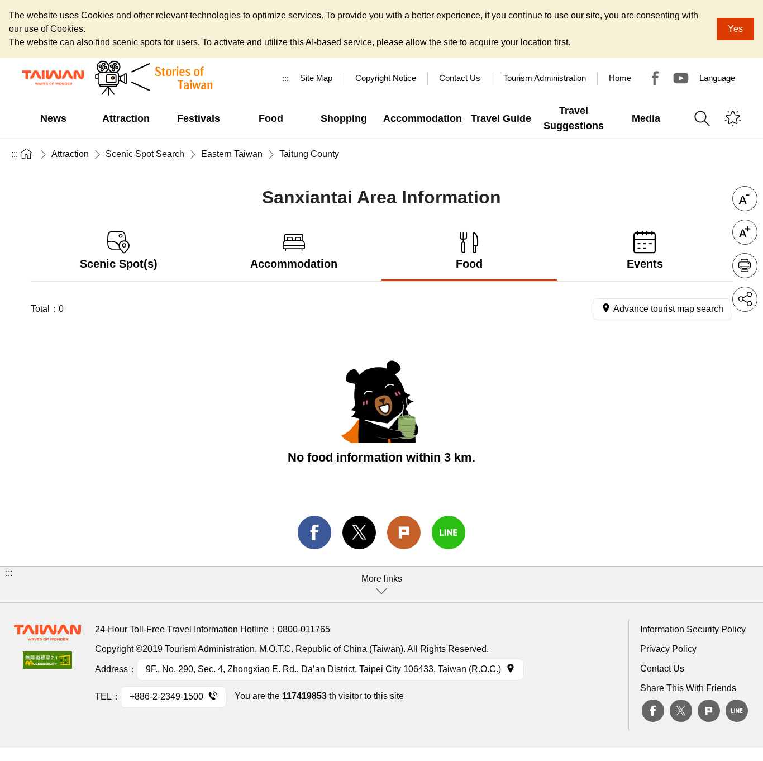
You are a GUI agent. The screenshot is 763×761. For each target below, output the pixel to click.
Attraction (70, 154)
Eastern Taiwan (232, 154)
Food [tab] (469, 264)
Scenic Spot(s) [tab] (119, 264)
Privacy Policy (668, 649)
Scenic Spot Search (145, 154)
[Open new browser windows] (47, 663)
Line (737, 711)
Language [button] (717, 78)
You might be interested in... (733, 118)
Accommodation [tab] (293, 264)
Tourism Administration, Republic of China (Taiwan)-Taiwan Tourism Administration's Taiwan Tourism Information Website (53, 77)
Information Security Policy (693, 629)
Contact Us (662, 668)
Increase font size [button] (744, 232)
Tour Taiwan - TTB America (655, 78)
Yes (735, 29)
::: (285, 78)
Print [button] (744, 265)
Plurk (404, 532)
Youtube (681, 78)
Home (620, 78)
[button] (381, 584)
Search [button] (702, 118)
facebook (314, 532)
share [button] (744, 299)
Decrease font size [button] (744, 198)
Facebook (653, 711)
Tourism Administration (544, 78)
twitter (359, 532)
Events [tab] (645, 264)
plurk (709, 711)
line (448, 532)
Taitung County (309, 154)
